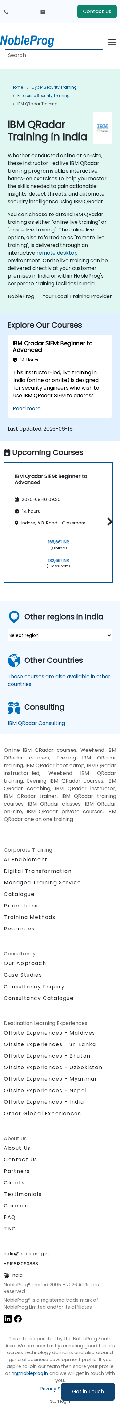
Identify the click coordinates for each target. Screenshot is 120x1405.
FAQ (10, 1217)
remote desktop (57, 252)
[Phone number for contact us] (6, 11)
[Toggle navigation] (112, 41)
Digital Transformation (38, 871)
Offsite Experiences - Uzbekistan (53, 1067)
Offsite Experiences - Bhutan (47, 1056)
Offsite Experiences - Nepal (45, 1090)
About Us (17, 1148)
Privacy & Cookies (60, 1388)
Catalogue (19, 894)
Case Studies (23, 975)
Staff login (60, 1401)
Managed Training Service (42, 882)
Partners (17, 1171)
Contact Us (97, 11)
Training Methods (30, 917)
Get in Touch (88, 1391)
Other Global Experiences (42, 1113)
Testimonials (23, 1194)
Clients (14, 1182)
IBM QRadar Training (37, 104)
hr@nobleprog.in (30, 1373)
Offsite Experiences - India (44, 1102)
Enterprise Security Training (43, 95)
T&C (10, 1228)
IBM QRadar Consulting (36, 723)
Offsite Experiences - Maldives (49, 1032)
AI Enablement (26, 859)
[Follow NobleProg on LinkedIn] (8, 1318)
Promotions (21, 905)
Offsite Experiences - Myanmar (50, 1079)
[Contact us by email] (43, 11)
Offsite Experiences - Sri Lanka (50, 1044)
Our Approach (25, 963)
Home (17, 87)
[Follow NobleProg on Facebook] (18, 1318)
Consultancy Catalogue (39, 998)
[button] (108, 522)
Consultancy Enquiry (34, 987)
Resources (19, 928)
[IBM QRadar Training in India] (33, 40)
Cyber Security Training (54, 87)
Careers (16, 1205)
